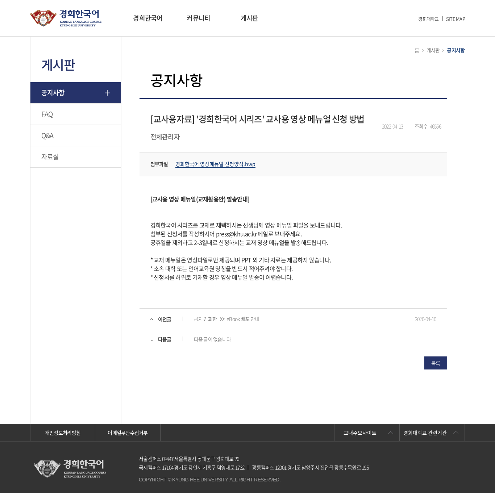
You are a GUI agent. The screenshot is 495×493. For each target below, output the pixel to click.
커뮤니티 (198, 18)
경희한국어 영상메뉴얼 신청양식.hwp (215, 163)
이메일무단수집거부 (128, 432)
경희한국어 (147, 18)
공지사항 (53, 92)
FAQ (47, 114)
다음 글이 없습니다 (212, 339)
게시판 (249, 18)
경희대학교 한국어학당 (65, 18)
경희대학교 (428, 18)
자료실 (50, 157)
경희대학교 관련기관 (425, 432)
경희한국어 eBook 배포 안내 (226, 318)
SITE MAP (455, 18)
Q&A (47, 135)
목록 (435, 363)
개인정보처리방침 (62, 432)
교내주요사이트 (360, 432)
